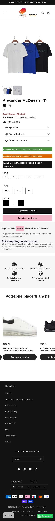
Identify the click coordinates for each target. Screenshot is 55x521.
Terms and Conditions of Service (19, 399)
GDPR (7, 442)
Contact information (29, 515)
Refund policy (42, 507)
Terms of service (28, 511)
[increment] (21, 203)
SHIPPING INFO (11, 417)
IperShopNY (17, 507)
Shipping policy (41, 511)
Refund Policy (11, 405)
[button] (5, 13)
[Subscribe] (40, 459)
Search (8, 393)
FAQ (7, 429)
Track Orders (10, 436)
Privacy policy (15, 511)
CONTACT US (10, 423)
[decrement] (6, 203)
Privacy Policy (11, 411)
